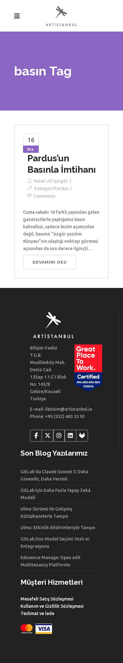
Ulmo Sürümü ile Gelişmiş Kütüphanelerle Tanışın (46, 512)
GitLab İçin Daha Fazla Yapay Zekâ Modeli (55, 494)
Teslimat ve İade (37, 613)
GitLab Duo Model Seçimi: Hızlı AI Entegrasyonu (55, 542)
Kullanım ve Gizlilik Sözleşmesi (52, 606)
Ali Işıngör (57, 180)
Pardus (61, 188)
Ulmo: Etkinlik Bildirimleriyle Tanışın (57, 527)
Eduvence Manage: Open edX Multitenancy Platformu (50, 561)
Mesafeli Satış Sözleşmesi (46, 598)
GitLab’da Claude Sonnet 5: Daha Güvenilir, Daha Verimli (54, 475)
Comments (44, 196)
